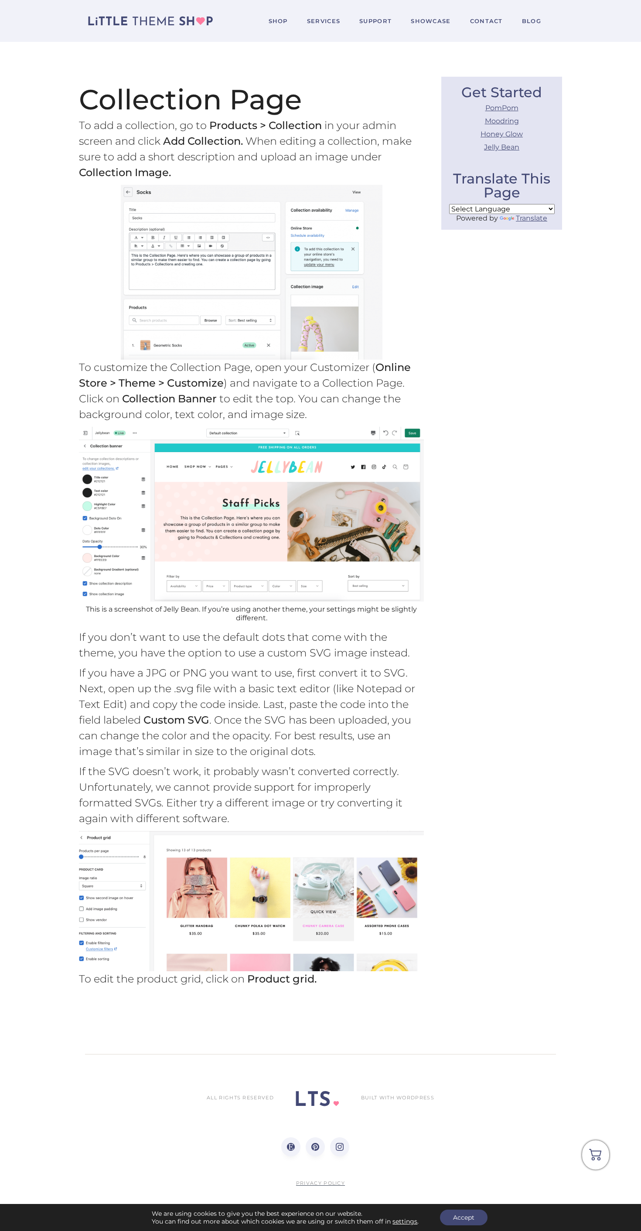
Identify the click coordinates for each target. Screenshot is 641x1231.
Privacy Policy (320, 1183)
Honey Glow (502, 134)
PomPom (501, 108)
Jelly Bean (501, 147)
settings (404, 1221)
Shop (278, 20)
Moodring (502, 121)
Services (323, 20)
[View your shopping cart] (595, 1158)
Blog (531, 20)
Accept (463, 1217)
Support (375, 20)
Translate (531, 218)
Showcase (430, 20)
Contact (486, 20)
